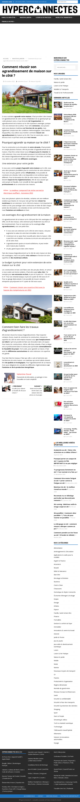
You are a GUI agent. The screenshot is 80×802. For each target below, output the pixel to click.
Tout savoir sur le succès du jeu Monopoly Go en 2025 (70, 337)
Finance (56, 616)
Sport (56, 713)
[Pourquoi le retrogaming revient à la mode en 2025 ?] (58, 417)
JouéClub (45, 769)
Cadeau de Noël (13, 770)
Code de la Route (7, 772)
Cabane (4, 770)
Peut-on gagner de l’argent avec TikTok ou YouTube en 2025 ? (71, 390)
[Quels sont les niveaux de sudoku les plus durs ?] (58, 105)
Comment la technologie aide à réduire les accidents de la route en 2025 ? (70, 258)
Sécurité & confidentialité (62, 699)
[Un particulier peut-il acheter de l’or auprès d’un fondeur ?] (58, 376)
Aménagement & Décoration (63, 552)
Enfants (56, 606)
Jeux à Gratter (32, 769)
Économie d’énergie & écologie (64, 596)
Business (57, 582)
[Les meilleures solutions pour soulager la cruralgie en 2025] (58, 310)
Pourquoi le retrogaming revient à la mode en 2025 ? (70, 417)
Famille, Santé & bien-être (62, 79)
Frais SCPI (12, 789)
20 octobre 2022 (10, 81)
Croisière (17, 772)
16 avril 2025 (68, 342)
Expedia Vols (20, 782)
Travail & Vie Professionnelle (63, 93)
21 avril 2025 (68, 194)
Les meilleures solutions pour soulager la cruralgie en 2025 (69, 310)
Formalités (57, 620)
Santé (56, 695)
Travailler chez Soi (59, 788)
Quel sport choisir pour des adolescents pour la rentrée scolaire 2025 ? (71, 174)
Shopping (57, 709)
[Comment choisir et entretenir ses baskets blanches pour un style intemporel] (58, 158)
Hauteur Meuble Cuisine (35, 758)
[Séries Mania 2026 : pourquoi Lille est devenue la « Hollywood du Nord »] (58, 117)
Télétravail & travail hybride (63, 730)
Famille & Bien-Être (8, 17)
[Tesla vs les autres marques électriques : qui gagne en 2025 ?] (58, 351)
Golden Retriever (33, 754)
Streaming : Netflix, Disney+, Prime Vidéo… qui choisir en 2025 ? (70, 431)
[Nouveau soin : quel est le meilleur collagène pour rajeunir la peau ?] (58, 243)
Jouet (39, 769)
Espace (56, 609)
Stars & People (59, 716)
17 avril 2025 (68, 315)
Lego (29, 778)
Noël (55, 752)
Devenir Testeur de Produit (10, 776)
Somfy (75, 782)
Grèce (42, 754)
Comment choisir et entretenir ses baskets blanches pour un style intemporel (71, 159)
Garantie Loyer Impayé (35, 752)
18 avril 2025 (68, 276)
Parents (56, 678)
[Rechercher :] (67, 2)
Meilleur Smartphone (34, 782)
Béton (10, 763)
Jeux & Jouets (58, 641)
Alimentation (58, 548)
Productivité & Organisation (63, 681)
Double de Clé (7, 778)
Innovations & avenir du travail (64, 630)
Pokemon (66, 763)
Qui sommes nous (29, 796)
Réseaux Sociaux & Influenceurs (64, 692)
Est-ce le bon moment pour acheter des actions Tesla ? (71, 404)
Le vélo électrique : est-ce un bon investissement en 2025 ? (70, 324)
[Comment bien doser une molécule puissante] (58, 132)
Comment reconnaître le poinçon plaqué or (70, 217)
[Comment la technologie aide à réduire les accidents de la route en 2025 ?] (58, 257)
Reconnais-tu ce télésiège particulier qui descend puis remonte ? (64, 498)
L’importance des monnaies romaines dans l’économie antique (71, 144)
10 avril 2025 (68, 436)
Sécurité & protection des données (65, 706)
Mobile (56, 661)
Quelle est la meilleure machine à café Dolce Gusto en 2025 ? (71, 284)
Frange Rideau (21, 789)
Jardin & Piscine (59, 637)
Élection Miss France (8, 782)
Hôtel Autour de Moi (35, 761)
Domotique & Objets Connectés (65, 592)
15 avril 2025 (68, 368)
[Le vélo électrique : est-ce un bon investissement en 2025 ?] (58, 323)
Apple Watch (6, 759)
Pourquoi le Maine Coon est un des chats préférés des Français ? (70, 189)
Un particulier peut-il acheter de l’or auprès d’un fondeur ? (71, 376)
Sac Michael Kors (59, 782)
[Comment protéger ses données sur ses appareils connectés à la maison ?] (58, 202)
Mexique (45, 782)
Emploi (56, 599)
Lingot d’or (35, 778)
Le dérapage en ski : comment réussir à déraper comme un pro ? (65, 526)
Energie (56, 603)
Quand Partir (58, 769)
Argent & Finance (60, 561)
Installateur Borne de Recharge (38, 765)
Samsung (69, 782)
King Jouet (43, 773)
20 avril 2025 (68, 221)
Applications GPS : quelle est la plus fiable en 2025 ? (70, 297)
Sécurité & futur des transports (64, 702)
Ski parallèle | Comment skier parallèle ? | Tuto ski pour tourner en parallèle (65, 515)
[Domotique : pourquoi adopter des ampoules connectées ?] (58, 230)
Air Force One (6, 757)
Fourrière (5, 789)
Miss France (32, 784)
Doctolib (23, 776)
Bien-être (57, 575)
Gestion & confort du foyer (63, 623)
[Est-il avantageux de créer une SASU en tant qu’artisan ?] (58, 272)
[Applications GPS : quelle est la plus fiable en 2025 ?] (58, 298)
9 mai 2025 (68, 180)
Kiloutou (36, 773)
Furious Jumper (8, 791)
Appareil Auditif (17, 757)
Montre (56, 668)
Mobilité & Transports (64, 17)
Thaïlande (70, 788)
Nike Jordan (61, 752)
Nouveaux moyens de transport (64, 671)
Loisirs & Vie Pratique (43, 17)
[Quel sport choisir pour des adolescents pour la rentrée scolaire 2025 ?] (58, 173)
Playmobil (71, 761)
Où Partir (71, 756)
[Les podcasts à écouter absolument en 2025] (58, 364)
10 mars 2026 (68, 124)
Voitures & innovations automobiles (61, 738)
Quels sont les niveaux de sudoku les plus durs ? (70, 104)
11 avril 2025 (68, 409)
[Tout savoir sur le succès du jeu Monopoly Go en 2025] (58, 337)
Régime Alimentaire (60, 685)
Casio (22, 770)
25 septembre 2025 (70, 149)
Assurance (57, 564)
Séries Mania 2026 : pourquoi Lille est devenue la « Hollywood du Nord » (70, 118)
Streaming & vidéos (60, 720)
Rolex (66, 778)
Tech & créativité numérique (63, 723)
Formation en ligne (17, 787)
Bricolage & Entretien (61, 578)
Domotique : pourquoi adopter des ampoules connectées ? (70, 230)
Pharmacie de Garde (60, 761)
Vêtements (57, 734)
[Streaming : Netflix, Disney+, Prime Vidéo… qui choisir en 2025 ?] (58, 431)
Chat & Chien (58, 585)
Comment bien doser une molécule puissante (71, 131)
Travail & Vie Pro (8, 21)
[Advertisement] (40, 39)
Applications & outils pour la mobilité (63, 556)
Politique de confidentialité (69, 796)
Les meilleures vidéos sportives (64, 444)
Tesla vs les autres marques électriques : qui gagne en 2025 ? (70, 351)
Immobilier (57, 627)
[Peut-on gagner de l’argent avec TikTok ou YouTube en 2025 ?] (58, 390)
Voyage (56, 743)
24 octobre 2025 (69, 136)
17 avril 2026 (68, 108)
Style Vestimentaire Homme (64, 784)
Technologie (58, 727)
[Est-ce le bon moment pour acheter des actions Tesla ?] (58, 404)
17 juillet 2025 (69, 165)
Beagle (4, 763)
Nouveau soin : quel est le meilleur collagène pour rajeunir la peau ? (71, 243)
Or (55, 674)
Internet (56, 634)
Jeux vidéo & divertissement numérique (63, 645)
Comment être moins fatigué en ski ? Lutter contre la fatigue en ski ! (65, 480)
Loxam (42, 778)
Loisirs (56, 650)
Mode (56, 664)
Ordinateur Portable (60, 756)
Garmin (46, 752)
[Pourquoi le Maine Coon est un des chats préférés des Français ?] (58, 188)
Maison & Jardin (25, 17)
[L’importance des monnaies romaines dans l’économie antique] (58, 144)
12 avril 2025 (68, 382)
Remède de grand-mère (62, 688)
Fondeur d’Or (6, 787)
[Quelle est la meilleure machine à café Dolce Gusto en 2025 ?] (58, 284)
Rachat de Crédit (59, 775)
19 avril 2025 (68, 248)
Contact (40, 796)
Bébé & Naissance (60, 571)
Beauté (56, 568)
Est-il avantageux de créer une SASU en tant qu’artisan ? (71, 272)
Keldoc (30, 773)
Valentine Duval (23, 81)
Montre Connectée (43, 784)
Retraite (61, 778)
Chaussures (58, 589)
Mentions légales (51, 796)
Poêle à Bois (58, 763)
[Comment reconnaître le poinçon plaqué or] (58, 218)
